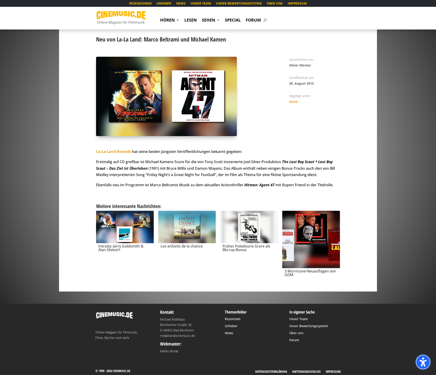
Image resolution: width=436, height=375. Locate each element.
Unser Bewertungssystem (239, 3)
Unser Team (201, 3)
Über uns (275, 3)
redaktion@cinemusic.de (177, 335)
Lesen (190, 20)
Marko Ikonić (169, 351)
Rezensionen (140, 3)
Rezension (232, 319)
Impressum (297, 3)
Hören (167, 20)
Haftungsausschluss (306, 372)
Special (233, 20)
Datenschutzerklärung (271, 372)
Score (293, 101)
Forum (253, 20)
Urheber (163, 3)
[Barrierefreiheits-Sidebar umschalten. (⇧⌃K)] (423, 362)
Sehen (208, 20)
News (181, 3)
